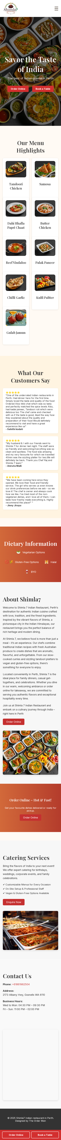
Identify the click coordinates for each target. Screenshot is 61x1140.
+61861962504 (21, 984)
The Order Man (37, 1120)
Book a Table (45, 1135)
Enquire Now (13, 902)
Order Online (16, 1135)
